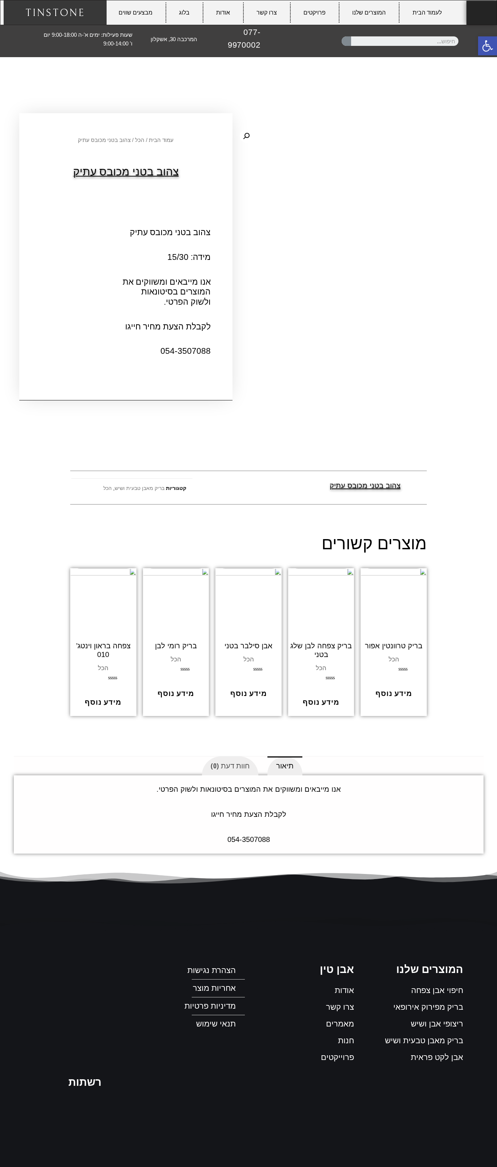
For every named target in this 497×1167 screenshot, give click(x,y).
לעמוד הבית (427, 12)
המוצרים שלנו (369, 12)
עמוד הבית (161, 140)
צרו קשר (267, 12)
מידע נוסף (393, 693)
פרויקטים (314, 12)
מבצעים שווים (135, 12)
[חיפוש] (346, 41)
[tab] (284, 765)
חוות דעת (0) (230, 766)
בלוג (184, 12)
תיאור (285, 766)
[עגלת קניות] (481, 13)
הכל (139, 140)
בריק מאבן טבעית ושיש (139, 488)
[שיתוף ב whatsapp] (240, 487)
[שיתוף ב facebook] (257, 487)
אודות (223, 12)
